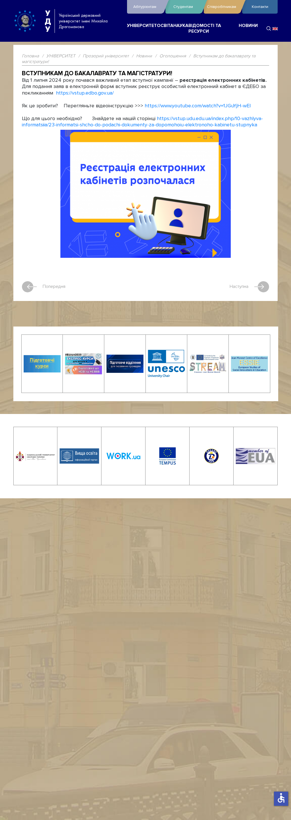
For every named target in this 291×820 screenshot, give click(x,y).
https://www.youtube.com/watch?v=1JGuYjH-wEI (198, 106)
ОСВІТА (165, 25)
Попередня (54, 286)
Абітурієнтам (144, 6)
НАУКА (180, 25)
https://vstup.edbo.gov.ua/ (85, 93)
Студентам (183, 6)
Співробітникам (221, 6)
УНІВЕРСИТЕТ (142, 25)
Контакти (260, 6)
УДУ (48, 21)
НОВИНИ (248, 25)
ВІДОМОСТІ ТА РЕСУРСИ (204, 28)
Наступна (239, 286)
